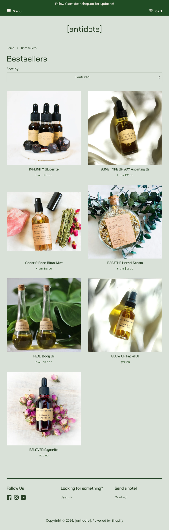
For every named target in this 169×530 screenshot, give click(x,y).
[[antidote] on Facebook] (9, 498)
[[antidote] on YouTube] (23, 498)
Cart (158, 11)
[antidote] (84, 29)
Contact (121, 497)
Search (66, 497)
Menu (17, 11)
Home (10, 48)
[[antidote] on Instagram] (16, 498)
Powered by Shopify (108, 520)
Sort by (12, 69)
